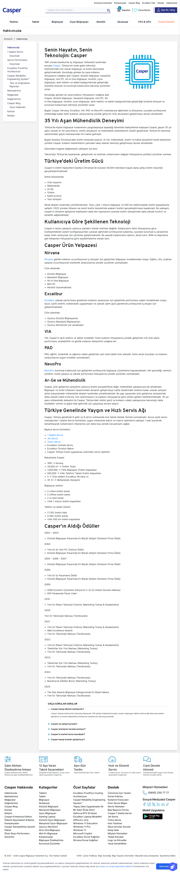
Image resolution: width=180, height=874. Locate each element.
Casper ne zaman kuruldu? (64, 724)
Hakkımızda (171, 3)
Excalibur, (49, 300)
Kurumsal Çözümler (103, 3)
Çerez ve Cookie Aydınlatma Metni (115, 866)
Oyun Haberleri (17, 107)
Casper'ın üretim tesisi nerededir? (68, 734)
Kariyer (11, 111)
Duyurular (15, 55)
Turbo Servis (54, 441)
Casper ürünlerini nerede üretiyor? (68, 729)
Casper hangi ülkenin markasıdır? (67, 709)
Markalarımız (14, 90)
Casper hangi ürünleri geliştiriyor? (68, 739)
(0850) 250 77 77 (158, 792)
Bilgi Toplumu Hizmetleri (123, 855)
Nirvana (48, 259)
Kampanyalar (120, 3)
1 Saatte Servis (15, 51)
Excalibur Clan (148, 3)
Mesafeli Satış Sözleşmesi (147, 855)
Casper (56, 65)
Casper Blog (134, 3)
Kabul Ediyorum (166, 866)
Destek (161, 3)
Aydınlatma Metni (168, 855)
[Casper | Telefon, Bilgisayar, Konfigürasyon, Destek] (22, 10)
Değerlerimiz (14, 99)
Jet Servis (52, 438)
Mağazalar (12, 94)
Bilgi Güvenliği (104, 855)
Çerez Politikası (90, 855)
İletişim (11, 115)
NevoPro (49, 370)
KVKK (79, 855)
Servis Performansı (17, 60)
